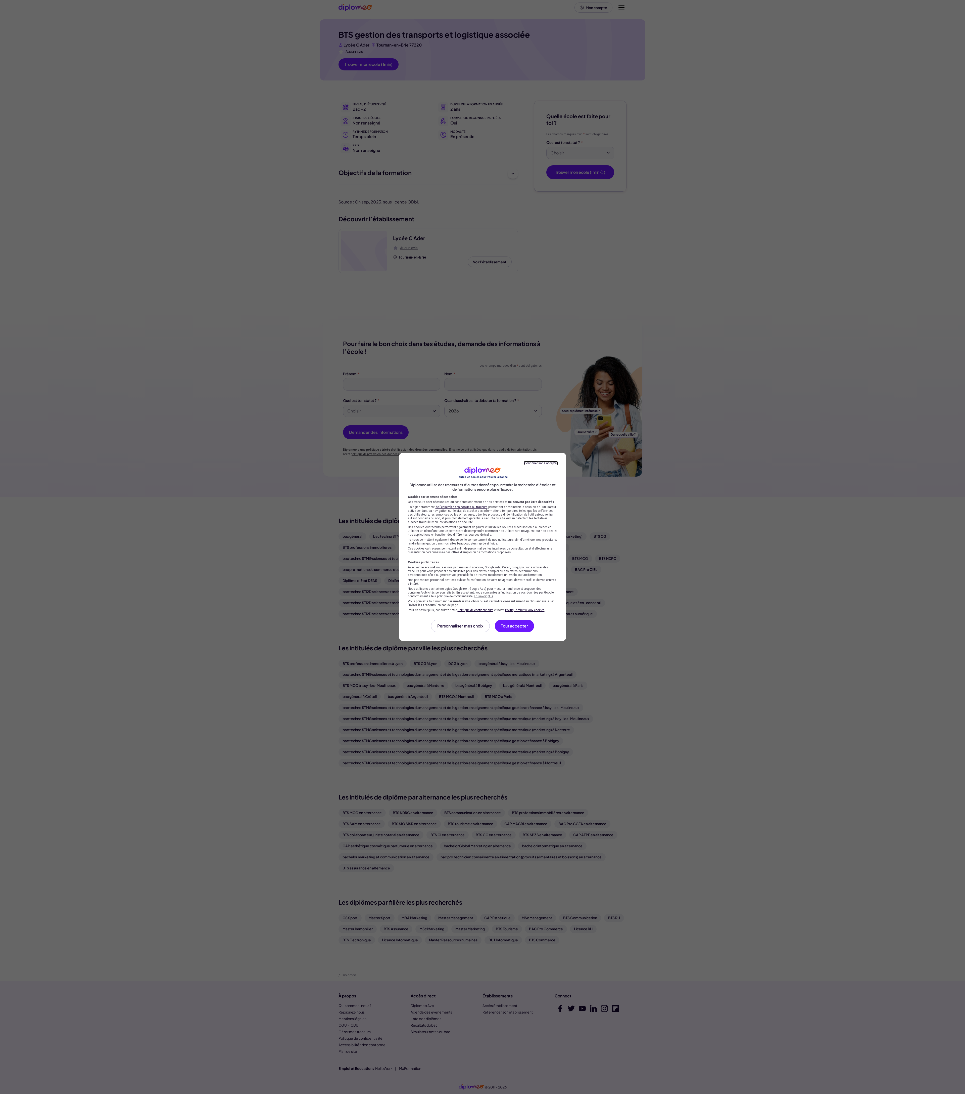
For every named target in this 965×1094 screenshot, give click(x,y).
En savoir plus (483, 596)
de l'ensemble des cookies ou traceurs (462, 507)
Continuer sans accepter (540, 463)
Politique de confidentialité (475, 610)
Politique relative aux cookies (525, 610)
